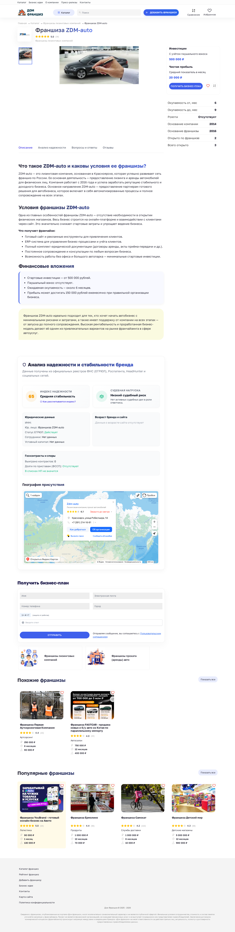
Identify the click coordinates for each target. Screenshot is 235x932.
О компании (52, 2)
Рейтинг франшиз (29, 874)
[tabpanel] (91, 248)
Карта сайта (26, 896)
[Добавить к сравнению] (214, 86)
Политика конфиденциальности (37, 902)
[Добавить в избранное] (208, 86)
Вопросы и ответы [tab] (84, 147)
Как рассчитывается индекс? (59, 401)
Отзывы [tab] (108, 147)
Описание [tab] (25, 147)
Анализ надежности (52, 147)
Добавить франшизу (30, 880)
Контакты (85, 2)
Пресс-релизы (69, 2)
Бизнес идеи (36, 2)
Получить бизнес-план (186, 86)
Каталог (21, 2)
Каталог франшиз (29, 868)
